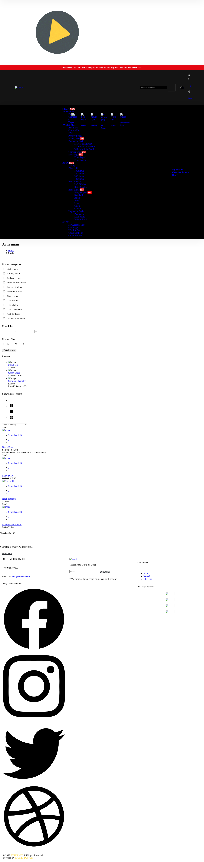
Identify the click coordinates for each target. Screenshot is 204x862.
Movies (94, 125)
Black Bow (7, 447)
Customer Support (180, 172)
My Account (177, 169)
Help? (175, 175)
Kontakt (147, 576)
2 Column (79, 173)
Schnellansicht (15, 435)
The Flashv (12, 300)
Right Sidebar (80, 187)
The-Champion (14, 309)
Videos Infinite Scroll (84, 149)
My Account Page (76, 224)
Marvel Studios (14, 287)
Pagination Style (76, 141)
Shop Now (7, 553)
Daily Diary (7, 475)
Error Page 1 (80, 157)
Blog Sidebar (74, 181)
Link (76, 203)
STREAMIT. (17, 855)
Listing (71, 165)
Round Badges (9, 498)
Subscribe (105, 571)
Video (77, 200)
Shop (65, 222)
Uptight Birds (13, 314)
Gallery (77, 208)
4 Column (79, 179)
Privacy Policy (75, 135)
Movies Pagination (83, 144)
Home (83, 125)
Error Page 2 (80, 160)
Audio (77, 198)
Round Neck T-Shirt (12, 524)
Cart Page (73, 227)
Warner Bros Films (16, 318)
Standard (78, 195)
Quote (77, 206)
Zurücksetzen (9, 350)
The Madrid (13, 305)
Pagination (79, 214)
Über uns (148, 579)
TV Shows (103, 127)
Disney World (13, 273)
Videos (113, 125)
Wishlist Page (74, 230)
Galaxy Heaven (14, 278)
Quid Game (12, 296)
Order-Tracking (75, 235)
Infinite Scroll (80, 219)
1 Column (79, 171)
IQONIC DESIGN (24, 857)
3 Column (79, 176)
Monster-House (14, 291)
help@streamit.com (20, 576)
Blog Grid (73, 168)
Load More (79, 216)
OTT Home (73, 124)
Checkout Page (75, 233)
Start (146, 573)
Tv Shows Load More (84, 146)
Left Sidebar (80, 184)
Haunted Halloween (16, 282)
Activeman (12, 269)
